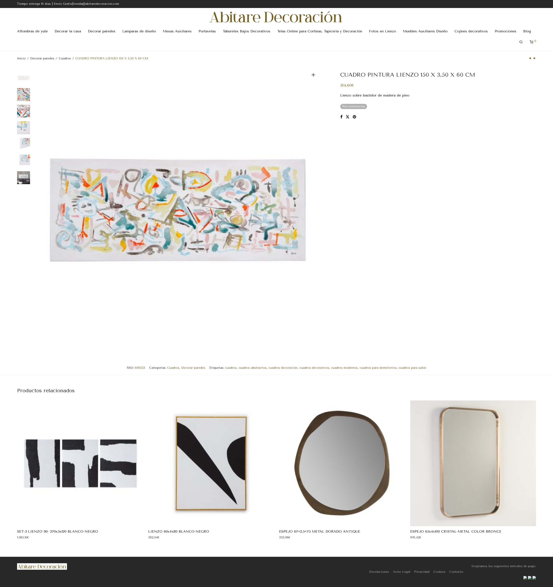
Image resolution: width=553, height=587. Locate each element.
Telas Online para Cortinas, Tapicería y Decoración (319, 31)
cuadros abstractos (252, 368)
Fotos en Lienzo (382, 31)
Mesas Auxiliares (177, 31)
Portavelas (207, 31)
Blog (527, 31)
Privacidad (421, 572)
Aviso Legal (401, 572)
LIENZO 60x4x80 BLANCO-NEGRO (178, 531)
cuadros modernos (344, 368)
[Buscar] (521, 42)
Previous (42, 210)
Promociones (505, 31)
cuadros (231, 368)
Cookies (439, 572)
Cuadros (65, 58)
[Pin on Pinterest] (355, 117)
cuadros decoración (283, 368)
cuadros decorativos (314, 368)
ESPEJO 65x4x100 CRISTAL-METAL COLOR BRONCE (455, 531)
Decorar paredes (101, 31)
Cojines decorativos (471, 31)
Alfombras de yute (32, 31)
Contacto (456, 572)
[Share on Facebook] (341, 117)
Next (314, 210)
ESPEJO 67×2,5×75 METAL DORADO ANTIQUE (319, 531)
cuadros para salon (412, 368)
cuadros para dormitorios (378, 368)
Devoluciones (379, 572)
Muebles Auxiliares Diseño (425, 31)
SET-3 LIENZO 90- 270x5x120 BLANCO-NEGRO (57, 531)
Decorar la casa (68, 31)
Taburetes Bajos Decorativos (246, 31)
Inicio (21, 58)
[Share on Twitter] (348, 117)
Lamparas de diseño (139, 31)
